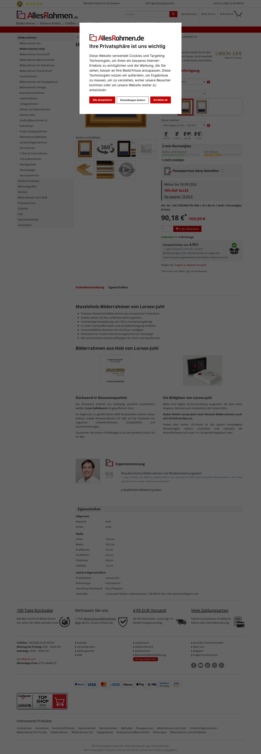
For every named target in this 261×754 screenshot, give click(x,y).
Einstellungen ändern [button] (132, 100)
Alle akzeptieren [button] (102, 99)
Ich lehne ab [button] (161, 99)
